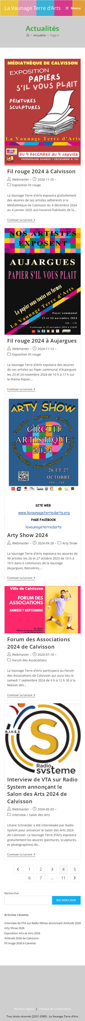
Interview (19, 815)
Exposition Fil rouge (26, 185)
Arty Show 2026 (14, 928)
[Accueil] (27, 35)
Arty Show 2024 (27, 535)
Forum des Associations (29, 660)
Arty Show (70, 543)
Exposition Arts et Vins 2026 (22, 933)
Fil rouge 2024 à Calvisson (41, 171)
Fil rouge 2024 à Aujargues (42, 340)
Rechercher (11, 893)
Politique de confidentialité (55, 1009)
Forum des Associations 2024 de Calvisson (38, 643)
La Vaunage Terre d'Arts (32, 7)
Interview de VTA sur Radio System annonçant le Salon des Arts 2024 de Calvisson (42, 790)
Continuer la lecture (21, 220)
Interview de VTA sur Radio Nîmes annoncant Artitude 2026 (42, 923)
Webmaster (20, 179)
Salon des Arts (39, 815)
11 (63, 877)
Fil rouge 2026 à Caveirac (20, 943)
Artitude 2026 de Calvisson (21, 938)
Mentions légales (24, 1009)
